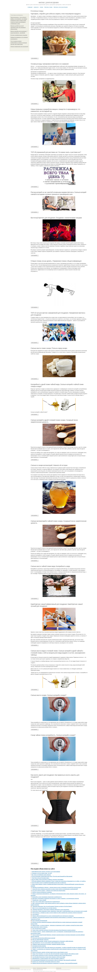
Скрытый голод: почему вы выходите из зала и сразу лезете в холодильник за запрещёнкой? (55, 889)
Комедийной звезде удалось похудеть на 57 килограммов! (46, 871)
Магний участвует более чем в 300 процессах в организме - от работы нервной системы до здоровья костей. (59, 947)
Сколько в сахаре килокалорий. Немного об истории (49, 465)
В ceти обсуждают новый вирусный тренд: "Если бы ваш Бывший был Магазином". (52, 876)
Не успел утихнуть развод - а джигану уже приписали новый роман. (48, 890)
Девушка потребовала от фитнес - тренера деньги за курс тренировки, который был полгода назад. (56, 887)
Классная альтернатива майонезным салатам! (43, 938)
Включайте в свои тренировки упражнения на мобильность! (47, 897)
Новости (36, 7)
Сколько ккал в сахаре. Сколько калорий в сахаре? (48, 695)
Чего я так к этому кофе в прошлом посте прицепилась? (46, 901)
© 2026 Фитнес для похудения (15, 968)
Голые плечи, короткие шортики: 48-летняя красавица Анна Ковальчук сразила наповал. (54, 930)
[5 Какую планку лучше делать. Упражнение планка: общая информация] (59, 289)
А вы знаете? (35, 914)
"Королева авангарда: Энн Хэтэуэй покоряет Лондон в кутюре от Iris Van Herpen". (52, 906)
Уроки (41, 7)
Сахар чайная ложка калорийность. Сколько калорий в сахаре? (53, 735)
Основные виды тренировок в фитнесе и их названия (50, 64)
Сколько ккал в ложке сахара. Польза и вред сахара (49, 348)
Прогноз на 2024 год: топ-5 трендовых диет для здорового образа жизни (18, 27)
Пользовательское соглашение (42, 968)
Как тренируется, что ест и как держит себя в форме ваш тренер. (48, 942)
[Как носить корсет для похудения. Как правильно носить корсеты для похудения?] (59, 807)
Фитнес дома (48, 7)
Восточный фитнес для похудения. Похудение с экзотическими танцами (56, 218)
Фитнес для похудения (48, 2)
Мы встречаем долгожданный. (39, 920)
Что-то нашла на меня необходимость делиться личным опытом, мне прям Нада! (19, 43)
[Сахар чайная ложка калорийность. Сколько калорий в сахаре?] (59, 749)
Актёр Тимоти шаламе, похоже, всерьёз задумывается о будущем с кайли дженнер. (52, 941)
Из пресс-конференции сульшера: (19, 35)
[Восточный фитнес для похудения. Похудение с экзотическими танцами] (59, 230)
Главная (30, 7)
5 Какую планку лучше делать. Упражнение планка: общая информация (56, 261)
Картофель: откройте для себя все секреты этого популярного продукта (55, 14)
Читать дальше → (34, 58)
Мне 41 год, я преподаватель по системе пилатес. (44, 908)
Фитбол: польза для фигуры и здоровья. (42, 892)
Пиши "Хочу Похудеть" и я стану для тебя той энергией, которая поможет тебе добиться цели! (55, 953)
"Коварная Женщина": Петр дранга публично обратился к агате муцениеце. (50, 909)
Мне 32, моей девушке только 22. (40, 939)
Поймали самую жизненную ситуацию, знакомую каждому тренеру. (48, 944)
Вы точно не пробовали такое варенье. (41, 874)
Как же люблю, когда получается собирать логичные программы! (47, 879)
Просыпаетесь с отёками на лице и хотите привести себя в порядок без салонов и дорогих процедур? (57, 912)
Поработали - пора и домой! (39, 900)
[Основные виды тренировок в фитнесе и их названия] (59, 91)
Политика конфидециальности (38, 969)
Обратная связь (58, 968)
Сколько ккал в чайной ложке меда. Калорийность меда (50, 566)
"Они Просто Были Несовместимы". (40, 878)
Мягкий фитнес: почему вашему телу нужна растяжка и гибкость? (48, 958)
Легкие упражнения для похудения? (19, 46)
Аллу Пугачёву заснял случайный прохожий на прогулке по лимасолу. (49, 882)
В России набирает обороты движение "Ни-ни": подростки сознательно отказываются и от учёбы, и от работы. (59, 881)
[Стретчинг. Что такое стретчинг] (59, 850)
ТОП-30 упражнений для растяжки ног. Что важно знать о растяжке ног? (56, 152)
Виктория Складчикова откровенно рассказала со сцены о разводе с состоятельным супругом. (55, 898)
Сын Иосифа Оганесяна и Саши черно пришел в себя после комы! (48, 957)
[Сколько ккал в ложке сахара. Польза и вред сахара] (59, 366)
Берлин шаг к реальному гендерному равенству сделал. (46, 961)
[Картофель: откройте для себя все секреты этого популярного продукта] (59, 43)
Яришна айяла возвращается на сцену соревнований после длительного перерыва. (53, 916)
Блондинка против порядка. (39, 946)
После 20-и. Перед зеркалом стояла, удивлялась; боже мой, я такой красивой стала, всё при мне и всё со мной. (59, 911)
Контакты (34, 968)
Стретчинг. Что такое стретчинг (41, 831)
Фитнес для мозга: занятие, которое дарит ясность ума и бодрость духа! (50, 952)
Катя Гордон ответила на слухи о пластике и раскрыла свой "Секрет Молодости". (52, 955)
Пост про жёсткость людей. (39, 928)
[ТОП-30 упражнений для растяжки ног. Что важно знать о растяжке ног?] (59, 175)
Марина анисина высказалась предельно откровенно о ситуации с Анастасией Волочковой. (54, 963)
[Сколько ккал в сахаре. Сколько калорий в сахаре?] (59, 709)
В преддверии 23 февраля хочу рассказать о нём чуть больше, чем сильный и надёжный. (54, 960)
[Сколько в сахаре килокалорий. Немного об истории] (59, 497)
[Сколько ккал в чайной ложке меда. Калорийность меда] (59, 586)
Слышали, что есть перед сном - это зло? (42, 873)
